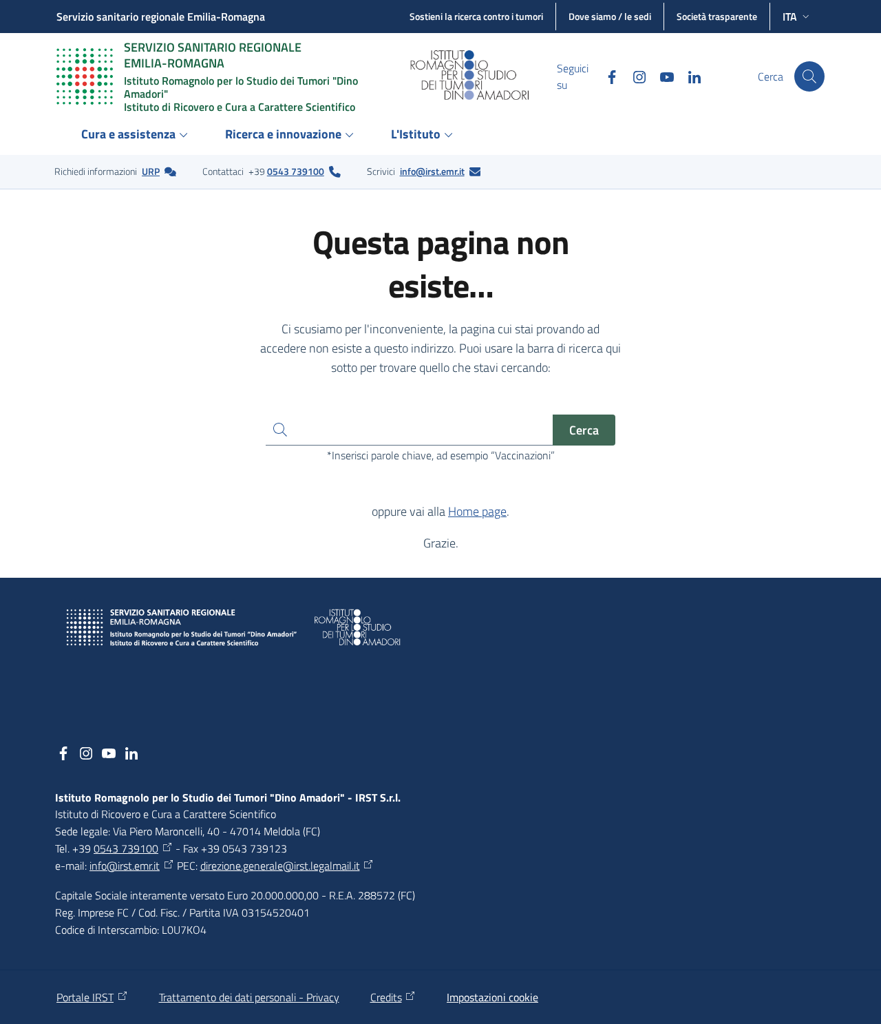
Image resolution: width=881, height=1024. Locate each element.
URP (151, 171)
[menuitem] (137, 135)
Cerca (584, 430)
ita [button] (790, 16)
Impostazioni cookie (492, 997)
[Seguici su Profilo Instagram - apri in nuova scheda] (634, 76)
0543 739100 (295, 171)
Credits (386, 997)
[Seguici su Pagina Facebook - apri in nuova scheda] (606, 76)
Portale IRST (85, 997)
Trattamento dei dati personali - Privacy (249, 997)
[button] (809, 76)
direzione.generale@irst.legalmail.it (280, 865)
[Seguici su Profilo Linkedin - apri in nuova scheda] (689, 76)
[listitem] (115, 171)
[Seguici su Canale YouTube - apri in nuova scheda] (661, 76)
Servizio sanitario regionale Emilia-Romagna (160, 16)
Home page (477, 511)
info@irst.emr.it (432, 171)
